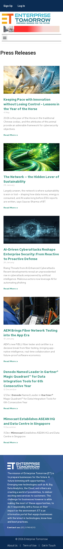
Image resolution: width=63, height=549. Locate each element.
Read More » (11, 135)
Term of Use (29, 545)
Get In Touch (49, 545)
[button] (5, 37)
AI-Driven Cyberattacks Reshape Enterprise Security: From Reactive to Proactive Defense (31, 254)
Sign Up (8, 6)
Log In (21, 6)
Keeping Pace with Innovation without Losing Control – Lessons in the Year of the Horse (31, 104)
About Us (12, 545)
